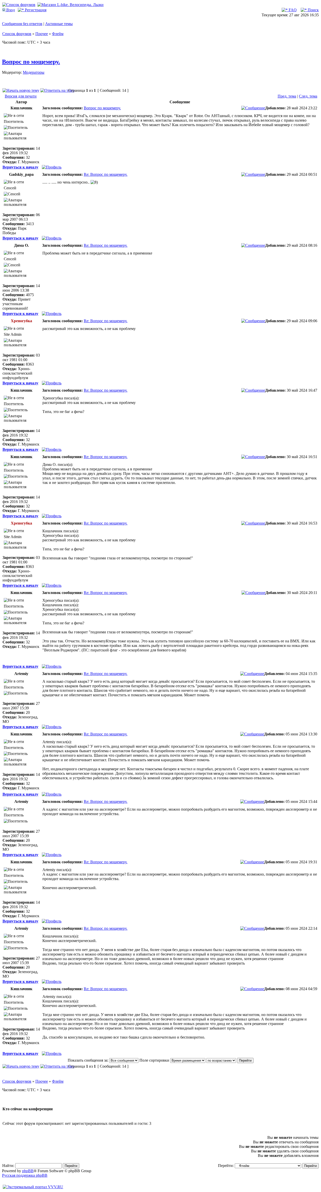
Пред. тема (287, 96)
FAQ (292, 10)
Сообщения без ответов (22, 24)
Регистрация (35, 10)
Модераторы (33, 72)
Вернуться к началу (20, 167)
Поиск (313, 10)
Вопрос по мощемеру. (31, 61)
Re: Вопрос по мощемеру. (105, 174)
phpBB (28, 1171)
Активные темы (59, 24)
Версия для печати (21, 96)
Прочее (41, 34)
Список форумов (16, 34)
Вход (10, 10)
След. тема (308, 96)
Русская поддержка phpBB (24, 1175)
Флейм (57, 34)
